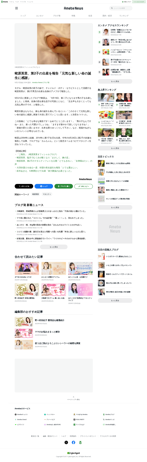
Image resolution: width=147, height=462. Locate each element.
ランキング (124, 15)
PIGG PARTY (80, 419)
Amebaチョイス (22, 414)
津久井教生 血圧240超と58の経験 (118, 292)
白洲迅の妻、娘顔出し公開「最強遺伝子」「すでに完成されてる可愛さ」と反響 (121, 72)
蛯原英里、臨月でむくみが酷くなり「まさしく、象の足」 (44, 157)
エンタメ (40, 15)
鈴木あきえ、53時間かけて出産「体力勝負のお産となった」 (45, 170)
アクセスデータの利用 (108, 436)
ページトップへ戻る (73, 399)
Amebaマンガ (109, 419)
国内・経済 (107, 15)
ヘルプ (63, 436)
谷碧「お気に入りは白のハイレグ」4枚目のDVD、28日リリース (107, 106)
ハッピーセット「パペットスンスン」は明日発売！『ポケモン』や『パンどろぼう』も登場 (121, 53)
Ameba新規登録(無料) (139, 2)
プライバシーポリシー (88, 436)
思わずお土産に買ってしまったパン (119, 283)
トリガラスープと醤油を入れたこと (119, 256)
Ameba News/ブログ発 (40, 82)
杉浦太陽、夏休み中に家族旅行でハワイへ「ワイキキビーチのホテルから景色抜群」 (52, 238)
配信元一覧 (35, 436)
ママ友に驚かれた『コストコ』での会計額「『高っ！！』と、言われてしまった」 (51, 218)
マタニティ (47, 194)
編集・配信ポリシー (50, 436)
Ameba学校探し (110, 425)
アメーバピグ (51, 419)
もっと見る (54, 247)
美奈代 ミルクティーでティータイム (119, 274)
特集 (73, 15)
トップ (23, 15)
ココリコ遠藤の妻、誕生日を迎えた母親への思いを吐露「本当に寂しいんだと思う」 (52, 231)
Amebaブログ (109, 414)
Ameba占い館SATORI (54, 425)
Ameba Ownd (22, 419)
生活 (90, 15)
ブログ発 (56, 15)
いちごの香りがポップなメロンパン (119, 265)
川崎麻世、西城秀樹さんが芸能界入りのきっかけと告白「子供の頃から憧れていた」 (52, 211)
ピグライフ (20, 425)
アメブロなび (80, 425)
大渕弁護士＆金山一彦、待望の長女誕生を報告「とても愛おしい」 (48, 167)
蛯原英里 (35, 194)
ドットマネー (51, 414)
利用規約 (73, 436)
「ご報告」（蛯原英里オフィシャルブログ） (37, 154)
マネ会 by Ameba (81, 414)
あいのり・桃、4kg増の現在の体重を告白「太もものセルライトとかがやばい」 (50, 225)
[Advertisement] (35, 375)
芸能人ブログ (127, 2)
